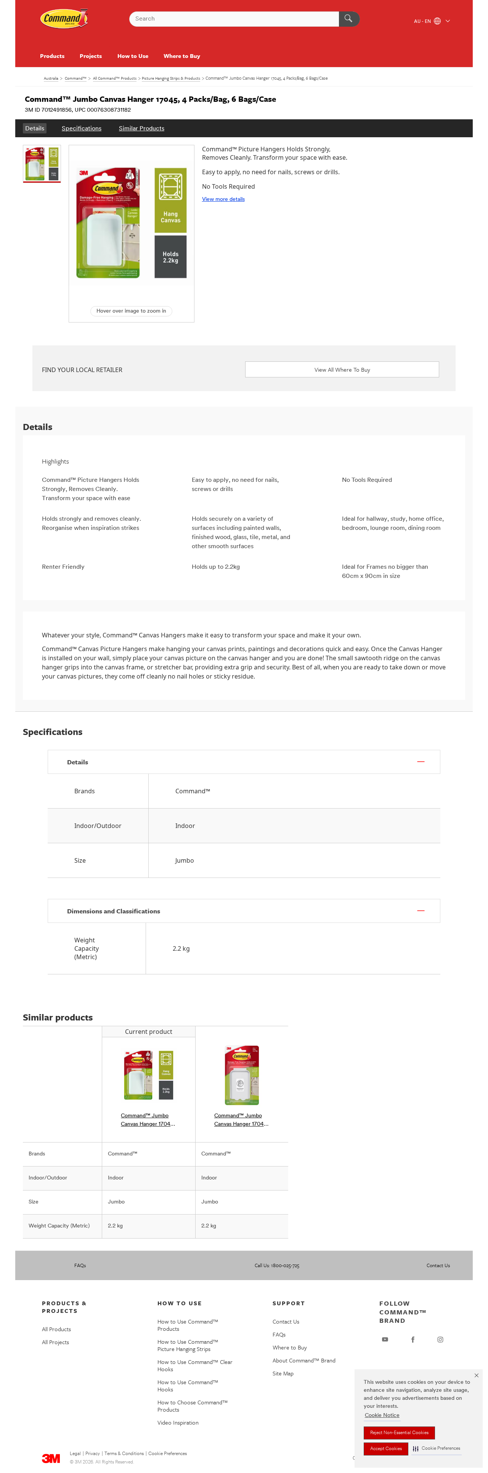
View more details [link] (223, 199)
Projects (91, 55)
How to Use (132, 55)
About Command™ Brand (304, 1360)
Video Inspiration (178, 1422)
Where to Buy (182, 55)
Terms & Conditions (124, 1454)
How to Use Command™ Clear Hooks (195, 1365)
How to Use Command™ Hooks (187, 1385)
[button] (436, 1449)
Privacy (92, 1454)
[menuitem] (35, 128)
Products (52, 55)
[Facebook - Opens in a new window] (413, 1339)
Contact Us (438, 1265)
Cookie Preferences (167, 1454)
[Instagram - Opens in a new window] (440, 1339)
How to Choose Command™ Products (192, 1406)
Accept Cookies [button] (386, 1449)
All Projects (55, 1342)
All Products (56, 1329)
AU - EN (423, 21)
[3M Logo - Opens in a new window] (64, 19)
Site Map (283, 1373)
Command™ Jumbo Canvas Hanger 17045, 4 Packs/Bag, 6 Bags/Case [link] (148, 1121)
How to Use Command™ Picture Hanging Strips (187, 1345)
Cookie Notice (382, 1415)
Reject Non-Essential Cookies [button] (399, 1433)
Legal (75, 1454)
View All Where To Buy (342, 369)
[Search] (349, 19)
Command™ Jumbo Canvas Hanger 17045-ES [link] (241, 1121)
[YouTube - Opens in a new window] (385, 1339)
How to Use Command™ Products (187, 1325)
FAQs (80, 1265)
